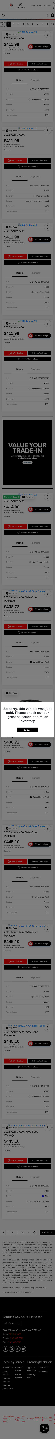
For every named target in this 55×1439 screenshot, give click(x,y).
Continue (27, 730)
